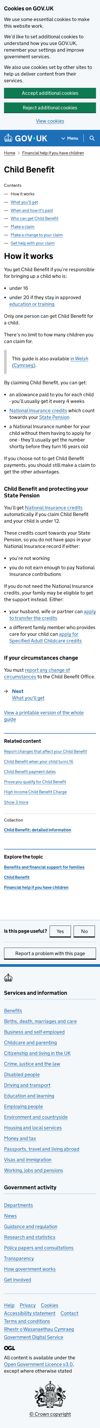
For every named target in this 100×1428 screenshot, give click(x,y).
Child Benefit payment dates (30, 771)
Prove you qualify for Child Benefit (35, 781)
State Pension (54, 417)
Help (9, 1305)
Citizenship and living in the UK (37, 1053)
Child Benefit (17, 877)
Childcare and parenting (30, 1042)
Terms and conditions (27, 1321)
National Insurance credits (38, 410)
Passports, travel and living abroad (41, 1149)
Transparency (19, 1258)
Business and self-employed (34, 1032)
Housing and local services (33, 1128)
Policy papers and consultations (39, 1248)
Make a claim (22, 226)
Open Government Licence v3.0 (38, 1364)
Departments (18, 1205)
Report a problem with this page (50, 953)
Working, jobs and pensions (33, 1170)
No (88, 931)
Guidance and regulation (30, 1226)
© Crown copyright (50, 1414)
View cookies (50, 120)
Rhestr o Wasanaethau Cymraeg (39, 1329)
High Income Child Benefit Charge (35, 791)
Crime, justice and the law (32, 1064)
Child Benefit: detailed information (37, 829)
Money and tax (20, 1138)
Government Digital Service (33, 1337)
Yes (64, 931)
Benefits (13, 1011)
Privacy (28, 1305)
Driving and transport (27, 1085)
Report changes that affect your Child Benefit (45, 751)
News (10, 1216)
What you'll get (24, 202)
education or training (31, 304)
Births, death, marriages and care (40, 1021)
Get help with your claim (33, 243)
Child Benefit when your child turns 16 (38, 761)
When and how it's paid (32, 210)
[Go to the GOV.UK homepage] (25, 138)
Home (9, 152)
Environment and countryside (36, 1117)
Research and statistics (29, 1237)
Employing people (23, 1106)
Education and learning (29, 1096)
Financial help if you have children (53, 152)
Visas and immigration (27, 1160)
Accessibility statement (29, 1313)
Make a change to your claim (37, 234)
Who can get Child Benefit (34, 218)
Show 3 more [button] (16, 802)
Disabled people (22, 1074)
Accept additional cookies (50, 93)
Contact (69, 1313)
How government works (30, 1269)
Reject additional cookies (50, 108)
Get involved (17, 1280)
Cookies (49, 1305)
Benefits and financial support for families (44, 867)
